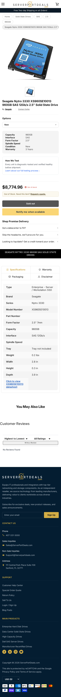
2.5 (46, 16)
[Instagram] (16, 652)
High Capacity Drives (12, 636)
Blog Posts (7, 610)
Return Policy (8, 595)
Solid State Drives (23, 16)
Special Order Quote (11, 590)
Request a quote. (38, 194)
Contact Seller (24, 109)
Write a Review (30, 443)
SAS (38, 16)
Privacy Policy (9, 671)
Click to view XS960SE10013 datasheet (14, 384)
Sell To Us (6, 600)
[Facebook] (4, 652)
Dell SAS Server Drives (12, 641)
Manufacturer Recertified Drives (17, 646)
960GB (8, 22)
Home (7, 16)
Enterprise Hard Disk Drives (15, 626)
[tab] (15, 269)
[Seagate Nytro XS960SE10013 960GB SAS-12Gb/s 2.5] (29, 91)
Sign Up (51, 515)
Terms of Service (28, 671)
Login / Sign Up (9, 605)
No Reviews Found (11, 449)
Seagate (8, 109)
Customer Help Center (12, 585)
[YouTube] (21, 652)
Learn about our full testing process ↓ (22, 170)
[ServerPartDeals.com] (23, 476)
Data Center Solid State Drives (16, 631)
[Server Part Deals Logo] (30, 4)
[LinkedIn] (10, 652)
